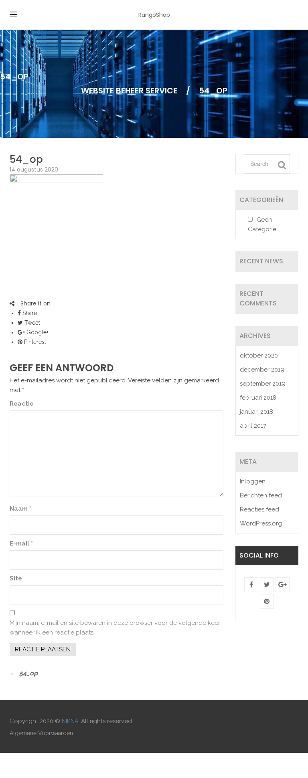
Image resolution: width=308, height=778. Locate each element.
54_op (26, 159)
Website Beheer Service (129, 90)
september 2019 (263, 383)
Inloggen (252, 481)
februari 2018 (258, 397)
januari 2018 (256, 411)
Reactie (22, 403)
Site (16, 578)
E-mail (21, 543)
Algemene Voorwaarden (41, 733)
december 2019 (262, 369)
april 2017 (253, 425)
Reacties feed (259, 509)
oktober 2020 (259, 355)
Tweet (31, 322)
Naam (20, 508)
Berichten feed (261, 495)
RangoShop (154, 15)
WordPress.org (261, 523)
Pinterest (34, 342)
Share (29, 313)
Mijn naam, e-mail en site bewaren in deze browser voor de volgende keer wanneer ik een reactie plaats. (115, 627)
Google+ (37, 332)
